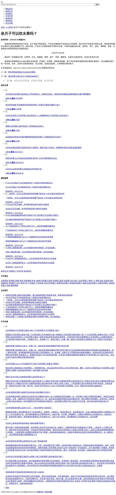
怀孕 (33, 281)
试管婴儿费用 (36, 80)
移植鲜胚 (4, 283)
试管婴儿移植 (14, 281)
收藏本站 (40, 492)
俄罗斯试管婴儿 (63, 283)
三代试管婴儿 (82, 281)
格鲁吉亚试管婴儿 (21, 80)
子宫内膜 (39, 283)
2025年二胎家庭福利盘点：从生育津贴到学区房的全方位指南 (29, 314)
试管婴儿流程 (46, 281)
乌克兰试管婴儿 (50, 283)
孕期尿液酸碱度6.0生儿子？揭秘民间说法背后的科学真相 (28, 309)
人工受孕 (9, 27)
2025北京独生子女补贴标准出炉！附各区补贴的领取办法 (28, 298)
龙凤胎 (106, 281)
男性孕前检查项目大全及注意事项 (21, 72)
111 (93, 281)
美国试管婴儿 (103, 283)
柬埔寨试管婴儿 (76, 283)
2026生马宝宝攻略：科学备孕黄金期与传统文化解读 (26, 302)
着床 (22, 281)
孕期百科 (9, 21)
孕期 (90, 281)
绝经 (111, 281)
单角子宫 (24, 283)
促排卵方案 (48, 80)
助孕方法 (9, 11)
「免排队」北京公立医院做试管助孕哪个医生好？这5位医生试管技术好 (34, 300)
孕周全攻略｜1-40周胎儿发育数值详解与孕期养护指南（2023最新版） (33, 317)
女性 (18, 283)
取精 (8, 285)
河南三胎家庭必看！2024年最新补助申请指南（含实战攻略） (29, 312)
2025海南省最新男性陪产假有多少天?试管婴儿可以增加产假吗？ (31, 305)
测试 (7, 488)
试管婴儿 (9, 14)
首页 (3, 27)
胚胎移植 (27, 281)
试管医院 (4, 281)
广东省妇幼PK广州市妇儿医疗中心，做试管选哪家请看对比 (29, 307)
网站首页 (9, 9)
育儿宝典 (9, 23)
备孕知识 (9, 18)
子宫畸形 (31, 283)
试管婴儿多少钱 (70, 281)
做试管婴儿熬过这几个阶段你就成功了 (23, 76)
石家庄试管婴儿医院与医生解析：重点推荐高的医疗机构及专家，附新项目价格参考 (38, 295)
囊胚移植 (14, 285)
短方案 (9, 80)
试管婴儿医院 (58, 281)
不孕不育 (9, 16)
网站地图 (48, 492)
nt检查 (38, 281)
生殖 (101, 281)
